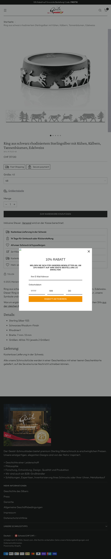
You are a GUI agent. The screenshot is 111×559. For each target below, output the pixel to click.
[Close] (89, 251)
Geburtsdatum (35, 284)
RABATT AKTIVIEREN (55, 299)
